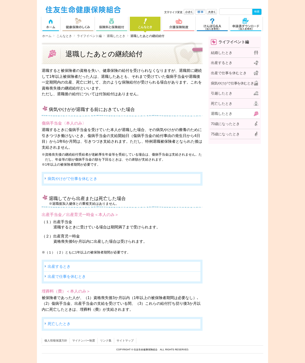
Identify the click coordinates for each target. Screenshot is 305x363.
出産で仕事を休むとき (67, 276)
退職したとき (116, 36)
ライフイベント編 (89, 36)
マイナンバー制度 (83, 340)
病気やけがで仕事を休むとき (72, 178)
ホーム (46, 36)
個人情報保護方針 (55, 340)
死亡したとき (59, 323)
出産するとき (59, 266)
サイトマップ (125, 340)
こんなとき (64, 36)
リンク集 (106, 340)
